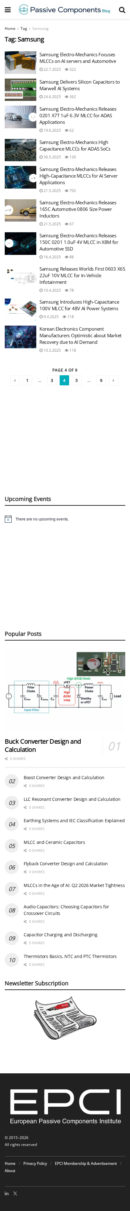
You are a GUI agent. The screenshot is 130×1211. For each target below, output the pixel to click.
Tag (24, 28)
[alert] (65, 519)
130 (72, 157)
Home (10, 28)
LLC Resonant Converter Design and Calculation (72, 799)
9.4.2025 (51, 316)
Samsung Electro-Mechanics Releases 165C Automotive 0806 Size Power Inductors (77, 209)
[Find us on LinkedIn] (7, 1193)
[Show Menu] (8, 9)
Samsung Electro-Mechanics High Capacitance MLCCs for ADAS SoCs (74, 145)
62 (71, 130)
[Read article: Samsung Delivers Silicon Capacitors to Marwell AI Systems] (20, 90)
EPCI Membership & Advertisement (86, 1163)
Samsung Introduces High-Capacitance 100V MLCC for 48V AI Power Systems (79, 305)
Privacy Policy (35, 1163)
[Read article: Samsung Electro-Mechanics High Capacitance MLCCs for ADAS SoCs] (20, 150)
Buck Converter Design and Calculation (43, 745)
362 (72, 96)
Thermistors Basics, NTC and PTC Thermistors (70, 956)
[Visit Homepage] (65, 9)
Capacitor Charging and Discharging (60, 935)
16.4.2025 (52, 257)
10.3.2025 (52, 350)
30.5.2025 (52, 157)
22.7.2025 (52, 69)
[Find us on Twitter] (15, 1193)
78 (71, 290)
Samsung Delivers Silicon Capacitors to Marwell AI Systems (79, 85)
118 (70, 316)
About (10, 1170)
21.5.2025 (52, 190)
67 (71, 224)
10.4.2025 (52, 290)
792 (72, 190)
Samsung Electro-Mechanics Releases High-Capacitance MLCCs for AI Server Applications (78, 175)
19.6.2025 (52, 130)
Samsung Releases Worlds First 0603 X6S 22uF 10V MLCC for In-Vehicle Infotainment (82, 275)
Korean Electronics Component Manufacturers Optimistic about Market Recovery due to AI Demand (80, 335)
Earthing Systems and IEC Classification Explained (74, 820)
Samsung (40, 28)
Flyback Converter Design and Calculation (66, 864)
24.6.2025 (52, 96)
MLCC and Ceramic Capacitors (54, 842)
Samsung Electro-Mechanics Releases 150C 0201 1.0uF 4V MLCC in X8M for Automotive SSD (78, 242)
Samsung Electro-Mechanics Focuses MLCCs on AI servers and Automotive (77, 57)
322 (72, 69)
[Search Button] (122, 9)
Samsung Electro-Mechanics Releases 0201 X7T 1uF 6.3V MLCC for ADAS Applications (77, 115)
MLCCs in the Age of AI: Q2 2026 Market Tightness (74, 885)
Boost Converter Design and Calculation (64, 777)
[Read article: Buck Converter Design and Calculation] (65, 690)
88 (71, 257)
